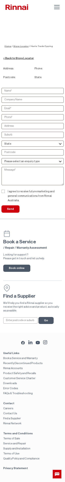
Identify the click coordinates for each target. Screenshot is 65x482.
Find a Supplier (12, 418)
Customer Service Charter (19, 378)
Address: (8, 68)
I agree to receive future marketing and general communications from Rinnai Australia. (31, 192)
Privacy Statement (15, 468)
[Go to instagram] (45, 342)
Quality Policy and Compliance (21, 458)
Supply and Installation (16, 448)
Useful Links (11, 353)
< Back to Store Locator (18, 58)
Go (46, 320)
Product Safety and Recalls (19, 373)
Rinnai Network (12, 423)
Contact (8, 403)
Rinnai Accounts (13, 368)
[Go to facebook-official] (23, 343)
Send (10, 209)
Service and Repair (14, 443)
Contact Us (10, 413)
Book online (17, 268)
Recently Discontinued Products (23, 363)
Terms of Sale (11, 438)
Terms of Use (11, 453)
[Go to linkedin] (30, 342)
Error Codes (10, 388)
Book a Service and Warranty (20, 358)
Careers (8, 408)
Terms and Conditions (18, 433)
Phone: (38, 68)
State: (38, 77)
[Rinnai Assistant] (57, 474)
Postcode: (9, 77)
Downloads (10, 383)
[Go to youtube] (38, 342)
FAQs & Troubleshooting (18, 393)
